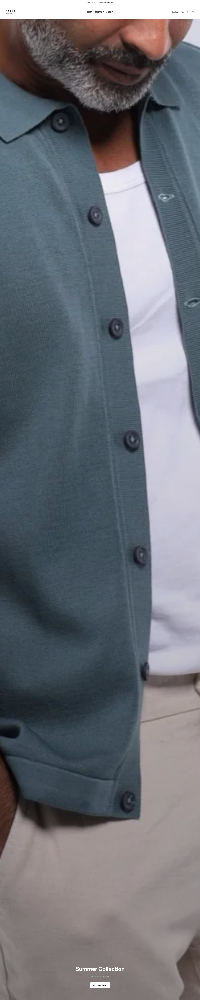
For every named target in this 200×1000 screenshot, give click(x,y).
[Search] (182, 12)
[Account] (187, 12)
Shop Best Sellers (100, 985)
